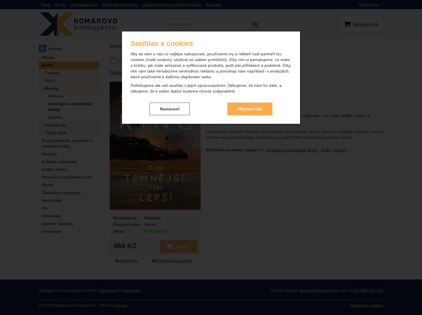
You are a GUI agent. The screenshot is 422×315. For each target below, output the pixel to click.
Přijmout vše (250, 108)
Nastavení (169, 108)
